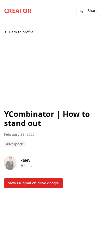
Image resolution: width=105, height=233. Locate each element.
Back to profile (21, 32)
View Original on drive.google (33, 183)
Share (93, 10)
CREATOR (18, 11)
